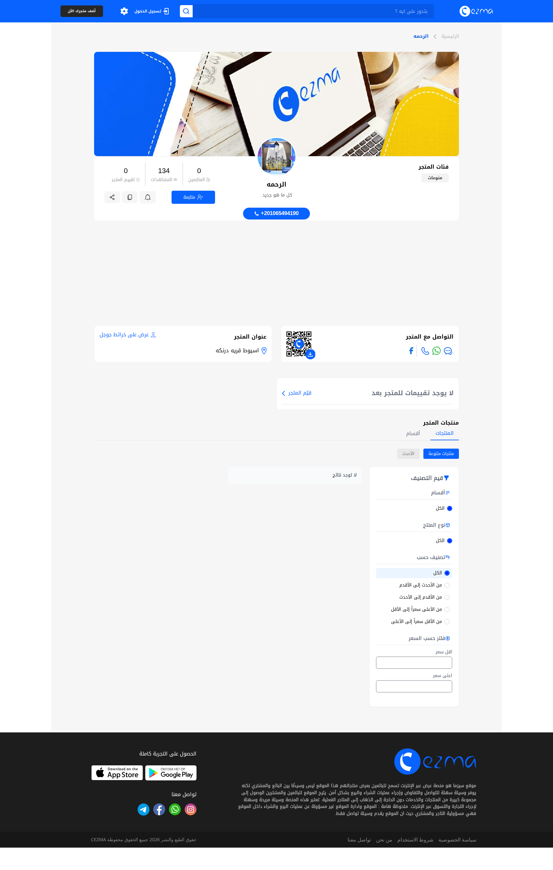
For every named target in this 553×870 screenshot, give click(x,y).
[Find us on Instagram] (190, 809)
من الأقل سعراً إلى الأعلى (416, 622)
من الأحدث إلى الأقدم (420, 585)
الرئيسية (450, 36)
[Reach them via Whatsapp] (436, 351)
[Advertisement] (276, 265)
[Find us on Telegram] (143, 809)
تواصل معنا (359, 839)
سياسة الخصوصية (457, 839)
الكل (440, 508)
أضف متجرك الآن (82, 11)
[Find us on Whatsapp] (175, 809)
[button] (124, 11)
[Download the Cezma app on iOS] (117, 772)
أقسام (413, 433)
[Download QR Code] (310, 354)
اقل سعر (444, 652)
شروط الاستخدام (415, 839)
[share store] (112, 197)
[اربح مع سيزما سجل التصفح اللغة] (124, 11)
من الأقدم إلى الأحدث (420, 597)
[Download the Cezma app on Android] (170, 772)
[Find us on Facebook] (411, 350)
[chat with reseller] (448, 351)
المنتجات (445, 433)
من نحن (384, 839)
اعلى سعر (442, 676)
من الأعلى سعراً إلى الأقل (416, 609)
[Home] (476, 11)
